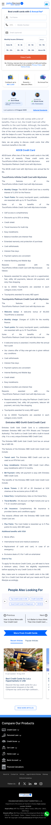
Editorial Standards (40, 110)
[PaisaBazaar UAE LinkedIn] (30, 783)
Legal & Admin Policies (33, 774)
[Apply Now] (46, 4)
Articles (22, 774)
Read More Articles (25, 708)
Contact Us (14, 774)
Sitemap (45, 774)
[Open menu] (3, 4)
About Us (6, 774)
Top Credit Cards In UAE (19, 599)
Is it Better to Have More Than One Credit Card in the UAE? (37, 621)
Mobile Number (23, 25)
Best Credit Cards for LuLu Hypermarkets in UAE (18, 679)
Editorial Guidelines (25, 778)
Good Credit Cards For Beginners (22, 604)
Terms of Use (25, 67)
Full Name (14, 17)
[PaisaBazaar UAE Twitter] (24, 783)
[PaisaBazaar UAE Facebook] (19, 783)
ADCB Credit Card (25, 150)
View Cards (25, 57)
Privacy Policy (37, 65)
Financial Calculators (15, 767)
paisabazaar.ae (27, 817)
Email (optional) (16, 32)
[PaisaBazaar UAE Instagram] (40, 784)
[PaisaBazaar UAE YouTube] (35, 783)
